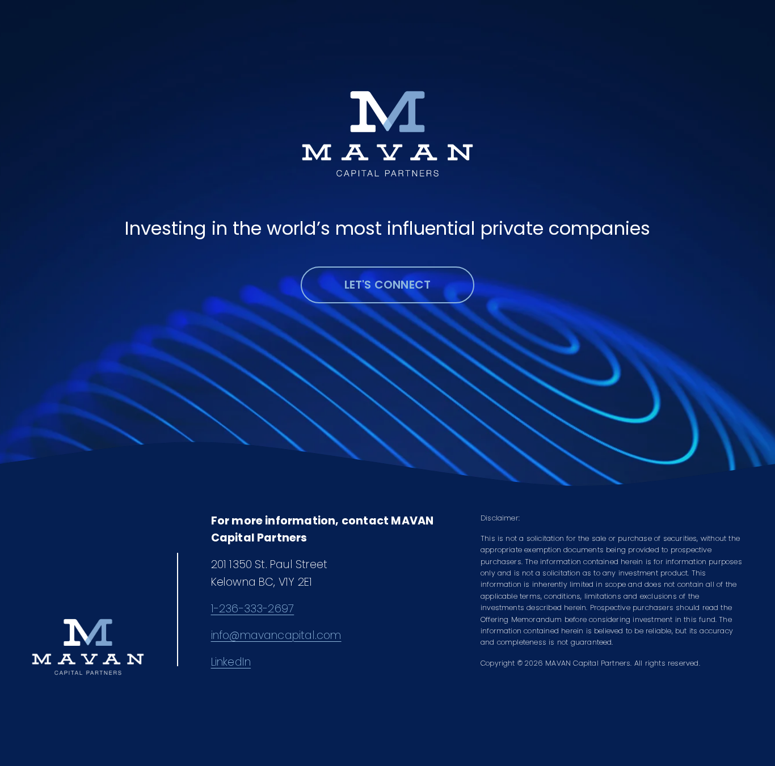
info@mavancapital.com (276, 635)
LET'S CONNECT (387, 285)
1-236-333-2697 (252, 608)
